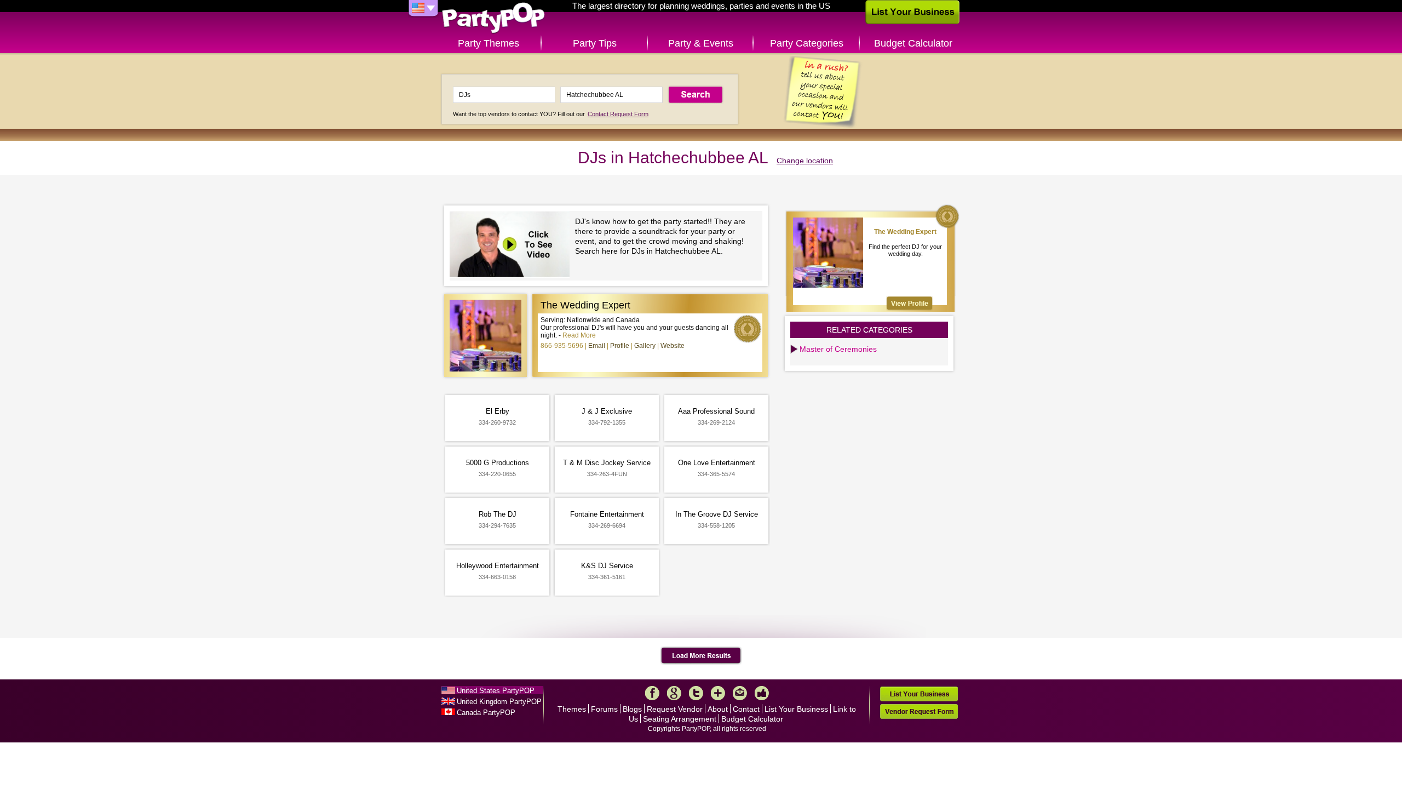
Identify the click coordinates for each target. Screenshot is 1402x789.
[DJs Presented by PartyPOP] (512, 246)
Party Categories (806, 43)
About (718, 709)
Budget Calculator (913, 43)
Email (596, 346)
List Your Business (796, 709)
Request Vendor (675, 709)
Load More (701, 656)
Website (672, 346)
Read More (579, 335)
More (718, 693)
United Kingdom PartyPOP (499, 701)
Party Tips (595, 43)
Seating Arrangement (679, 718)
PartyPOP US (493, 18)
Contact (746, 709)
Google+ (674, 693)
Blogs (632, 709)
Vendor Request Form (919, 711)
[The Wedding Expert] (909, 303)
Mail (740, 693)
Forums (604, 709)
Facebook (652, 693)
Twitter (696, 693)
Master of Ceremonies (838, 349)
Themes (572, 709)
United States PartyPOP (496, 691)
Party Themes (488, 43)
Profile (619, 346)
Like (762, 693)
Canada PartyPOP (486, 712)
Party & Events (700, 43)
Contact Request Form (618, 114)
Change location (805, 160)
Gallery (645, 346)
